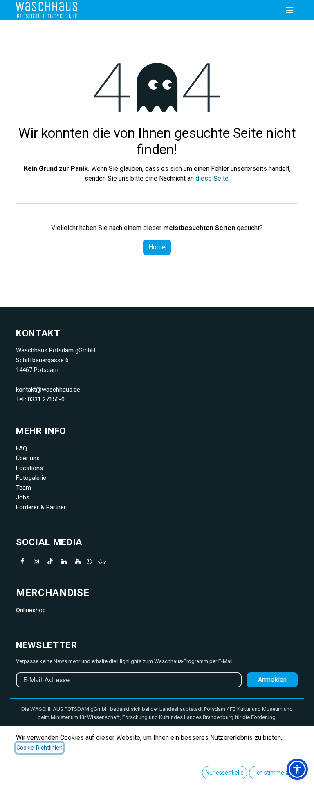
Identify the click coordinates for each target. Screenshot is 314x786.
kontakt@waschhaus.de (48, 389)
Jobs (22, 497)
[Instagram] (36, 561)
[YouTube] (78, 561)
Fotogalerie (31, 477)
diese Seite (212, 178)
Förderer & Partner (41, 507)
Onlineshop (31, 610)
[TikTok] (50, 561)
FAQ (21, 448)
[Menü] (289, 10)
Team (23, 487)
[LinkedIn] (64, 561)
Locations (29, 468)
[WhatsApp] (89, 561)
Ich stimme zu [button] (274, 772)
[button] (297, 769)
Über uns (28, 458)
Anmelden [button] (272, 679)
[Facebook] (22, 561)
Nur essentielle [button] (225, 772)
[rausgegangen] (124, 561)
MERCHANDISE (53, 592)
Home (157, 247)
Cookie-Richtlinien (39, 747)
